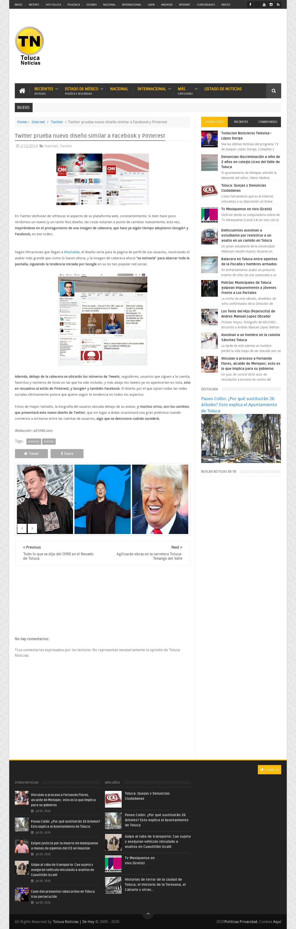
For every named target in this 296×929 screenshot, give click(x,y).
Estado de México (81, 91)
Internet (184, 4)
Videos (225, 4)
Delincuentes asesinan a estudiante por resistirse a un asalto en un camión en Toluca (246, 235)
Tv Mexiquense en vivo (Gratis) (246, 209)
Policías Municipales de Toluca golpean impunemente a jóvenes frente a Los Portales (248, 288)
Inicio (18, 4)
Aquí (277, 922)
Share (68, 453)
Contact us (271, 769)
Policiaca (74, 4)
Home (22, 122)
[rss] (278, 4)
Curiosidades (206, 4)
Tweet (34, 453)
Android (167, 4)
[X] (257, 4)
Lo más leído (215, 121)
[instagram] (271, 4)
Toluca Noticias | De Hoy (73, 922)
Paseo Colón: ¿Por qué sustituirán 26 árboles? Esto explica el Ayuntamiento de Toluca (239, 404)
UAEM (151, 4)
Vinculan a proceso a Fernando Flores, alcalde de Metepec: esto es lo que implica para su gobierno (250, 363)
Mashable (72, 252)
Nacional (109, 4)
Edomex (91, 4)
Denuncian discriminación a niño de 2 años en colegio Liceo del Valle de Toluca (250, 162)
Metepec (34, 4)
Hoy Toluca (53, 4)
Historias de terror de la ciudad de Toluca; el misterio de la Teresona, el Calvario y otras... (155, 884)
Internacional (131, 4)
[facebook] (250, 4)
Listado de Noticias (223, 89)
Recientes (43, 91)
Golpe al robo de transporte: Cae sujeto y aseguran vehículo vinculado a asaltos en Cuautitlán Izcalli (62, 870)
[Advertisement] (242, 46)
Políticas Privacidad (241, 922)
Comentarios (267, 121)
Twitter (57, 122)
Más (185, 91)
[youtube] (264, 4)
